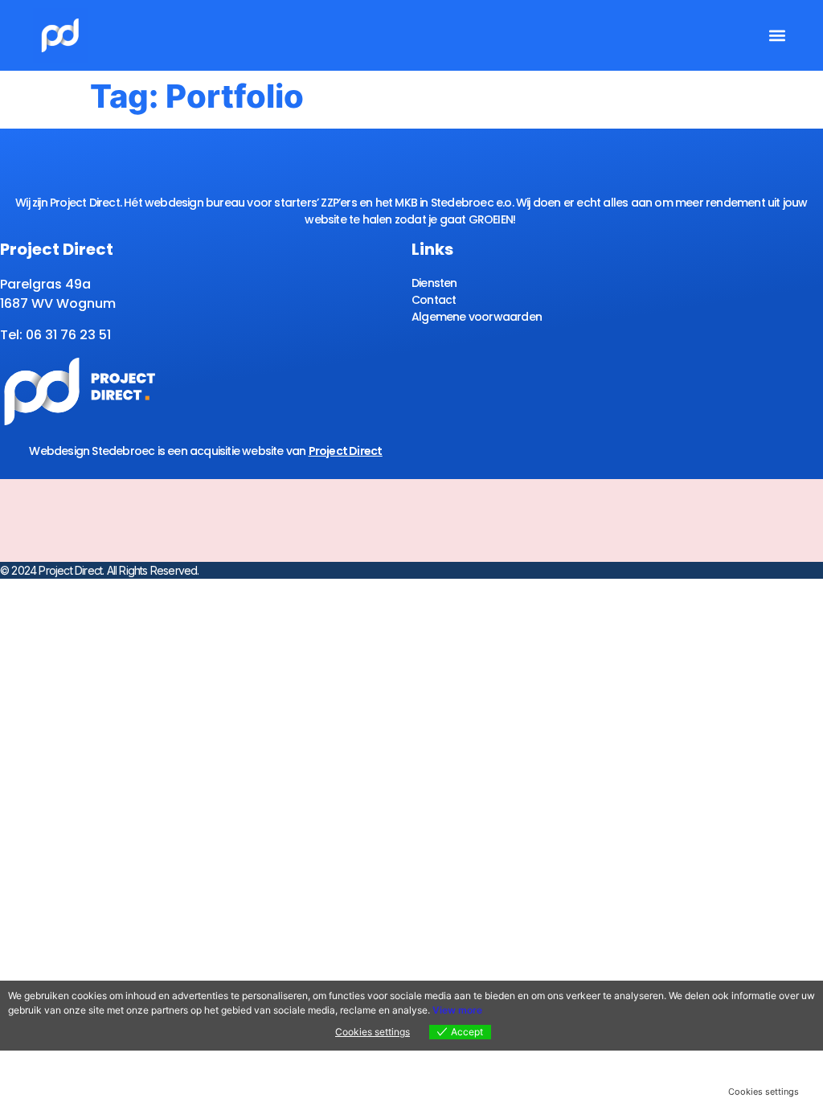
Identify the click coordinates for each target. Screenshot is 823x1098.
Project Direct (346, 451)
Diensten (434, 283)
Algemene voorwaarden (477, 317)
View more (457, 1010)
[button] (777, 36)
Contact (434, 300)
